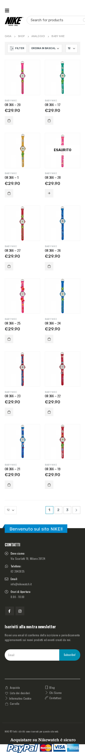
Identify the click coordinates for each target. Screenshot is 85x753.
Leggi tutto (49, 193)
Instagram (20, 611)
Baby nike (11, 100)
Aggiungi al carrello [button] (9, 120)
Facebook (9, 611)
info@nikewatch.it (21, 584)
